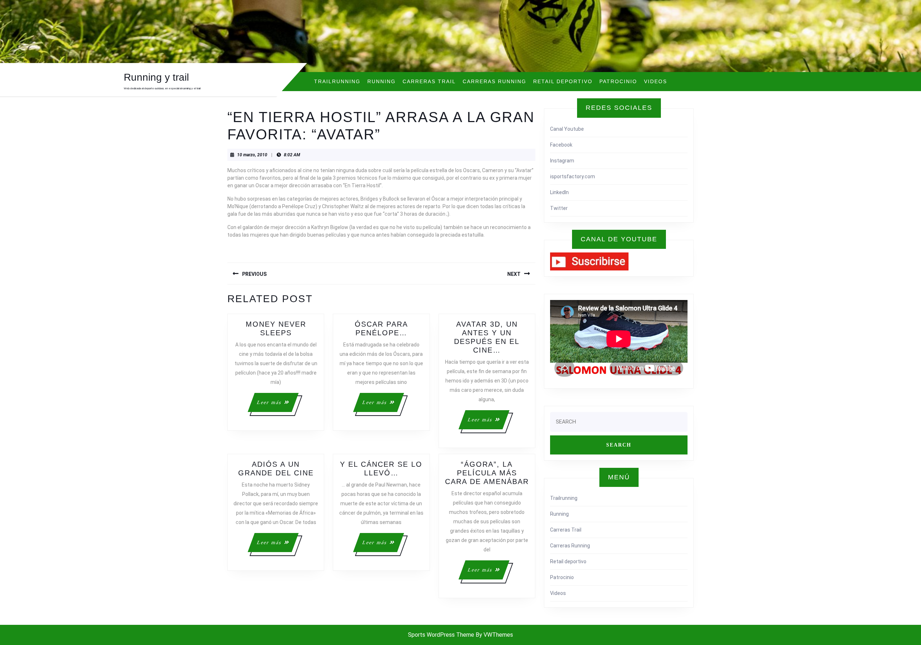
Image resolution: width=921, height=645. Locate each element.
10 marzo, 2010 (252, 154)
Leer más (277, 405)
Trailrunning (337, 81)
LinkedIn (559, 192)
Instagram (562, 161)
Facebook (561, 145)
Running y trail (156, 77)
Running (381, 81)
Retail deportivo (563, 81)
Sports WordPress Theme (441, 634)
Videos (655, 81)
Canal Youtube (567, 129)
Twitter (559, 208)
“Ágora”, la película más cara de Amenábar (487, 472)
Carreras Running (494, 81)
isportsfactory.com (572, 176)
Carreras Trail (429, 81)
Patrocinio (618, 81)
